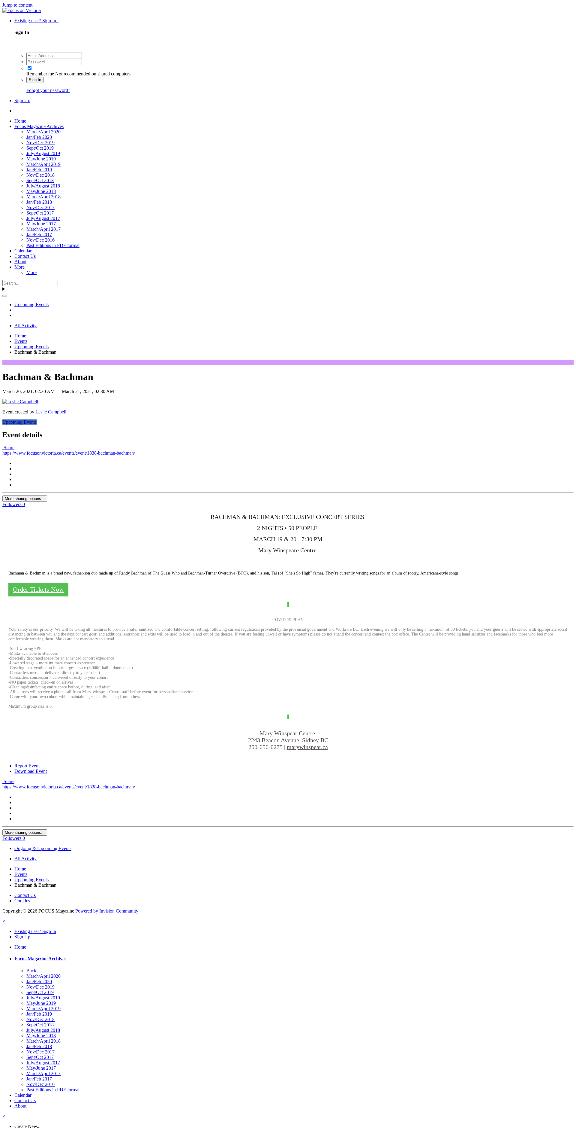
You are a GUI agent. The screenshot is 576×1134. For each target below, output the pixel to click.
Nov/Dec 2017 (40, 207)
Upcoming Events (19, 422)
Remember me (40, 73)
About (20, 261)
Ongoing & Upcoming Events (42, 848)
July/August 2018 (43, 185)
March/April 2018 (43, 196)
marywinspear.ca (307, 747)
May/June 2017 (41, 223)
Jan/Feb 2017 (39, 234)
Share (8, 447)
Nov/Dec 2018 (40, 175)
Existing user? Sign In (36, 20)
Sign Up (22, 100)
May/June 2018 (41, 191)
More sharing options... (25, 498)
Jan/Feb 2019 (39, 169)
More (19, 267)
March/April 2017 (43, 229)
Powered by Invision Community (106, 910)
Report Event (27, 765)
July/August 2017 (43, 218)
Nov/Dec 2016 (40, 239)
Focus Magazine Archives (39, 126)
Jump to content (17, 5)
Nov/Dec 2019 (40, 142)
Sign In (35, 80)
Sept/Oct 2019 (40, 148)
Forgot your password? (48, 90)
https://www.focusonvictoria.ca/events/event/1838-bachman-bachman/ (68, 453)
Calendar (23, 250)
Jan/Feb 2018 (39, 202)
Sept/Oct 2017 (40, 212)
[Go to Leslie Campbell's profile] (20, 401)
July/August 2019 (43, 153)
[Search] (4, 296)
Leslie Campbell (50, 411)
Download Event (30, 771)
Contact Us (25, 256)
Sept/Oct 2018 (40, 180)
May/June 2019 (41, 158)
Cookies (22, 900)
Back (31, 970)
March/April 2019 (43, 164)
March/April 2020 (43, 131)
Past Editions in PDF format (53, 245)
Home (20, 120)
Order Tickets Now (38, 589)
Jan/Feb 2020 (39, 137)
